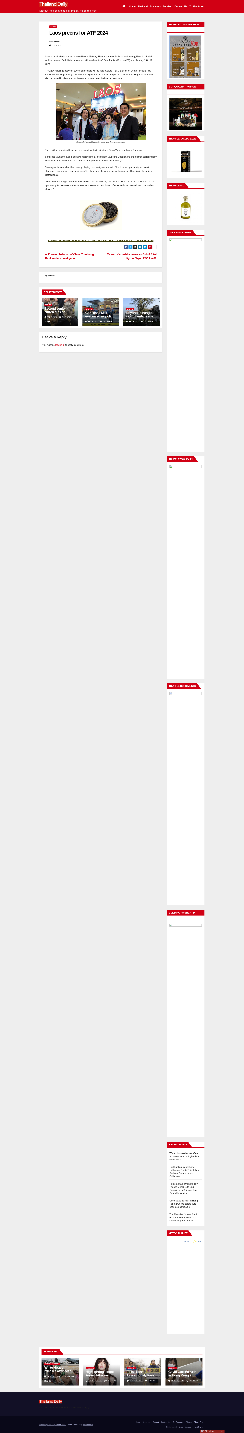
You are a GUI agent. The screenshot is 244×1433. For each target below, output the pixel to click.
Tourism (167, 6)
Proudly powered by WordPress (52, 1425)
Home (132, 6)
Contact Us (181, 6)
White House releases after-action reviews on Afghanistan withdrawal (184, 1156)
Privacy (189, 1422)
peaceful (90, 1368)
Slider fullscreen (185, 1427)
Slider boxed (171, 1427)
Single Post (198, 1422)
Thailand (143, 6)
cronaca (131, 1368)
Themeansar (88, 1425)
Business (155, 6)
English (210, 1431)
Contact (155, 1422)
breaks (53, 26)
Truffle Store (196, 6)
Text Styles (198, 1427)
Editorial (56, 42)
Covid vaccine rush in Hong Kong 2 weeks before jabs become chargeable (183, 1203)
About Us (146, 1422)
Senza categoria (52, 1364)
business (173, 1368)
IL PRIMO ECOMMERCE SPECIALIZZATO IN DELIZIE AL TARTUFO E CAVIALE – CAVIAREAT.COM (100, 240)
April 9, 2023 (54, 1377)
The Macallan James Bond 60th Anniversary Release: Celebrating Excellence (183, 1217)
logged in (60, 345)
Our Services (178, 1422)
